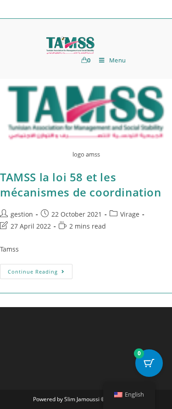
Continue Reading (40, 269)
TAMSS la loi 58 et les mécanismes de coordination (80, 184)
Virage (129, 214)
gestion (22, 214)
